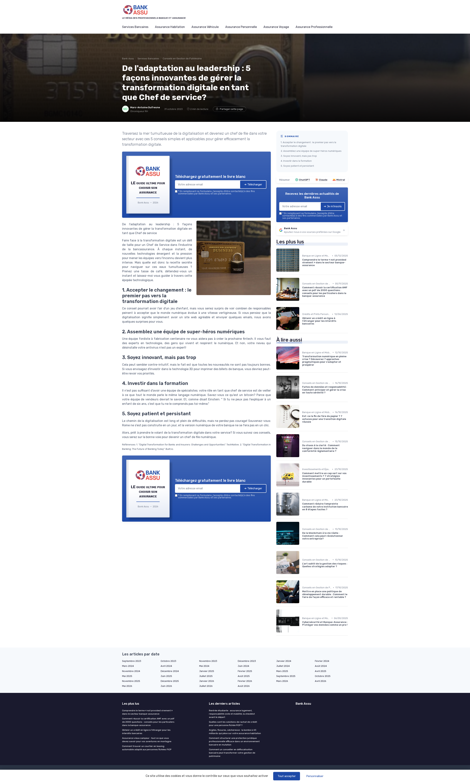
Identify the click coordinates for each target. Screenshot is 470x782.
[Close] (301, 364)
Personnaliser (314, 776)
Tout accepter (287, 776)
